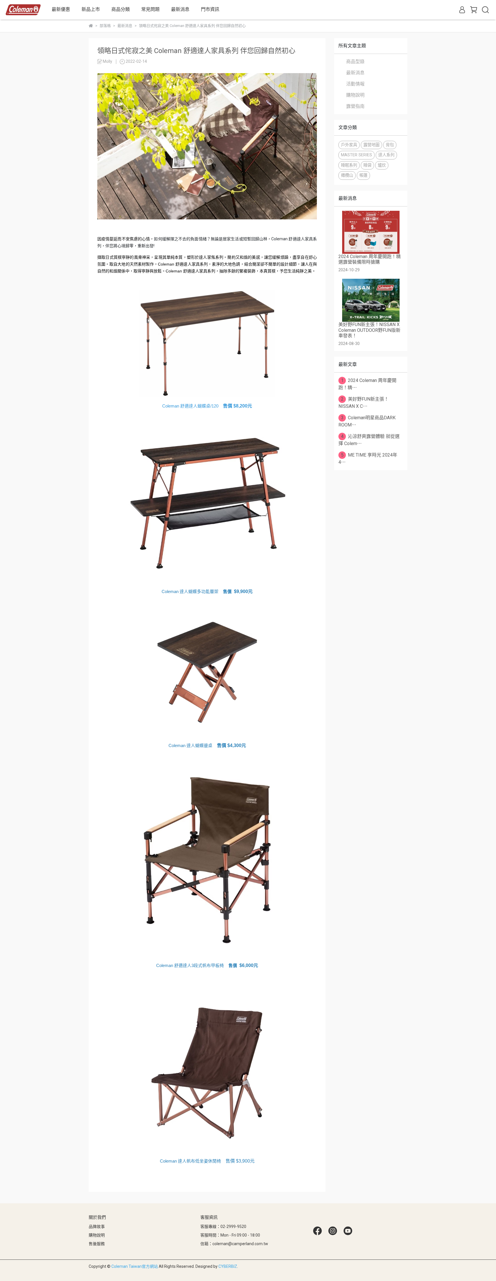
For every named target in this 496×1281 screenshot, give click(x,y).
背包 (390, 145)
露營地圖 (371, 145)
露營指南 (355, 106)
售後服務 (97, 1243)
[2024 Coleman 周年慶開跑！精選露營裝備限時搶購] (370, 232)
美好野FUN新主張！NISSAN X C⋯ (363, 402)
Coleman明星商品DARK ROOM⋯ (367, 421)
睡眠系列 (349, 165)
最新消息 (355, 72)
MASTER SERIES (356, 155)
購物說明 (355, 95)
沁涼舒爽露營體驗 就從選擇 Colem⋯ (369, 440)
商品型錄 (355, 61)
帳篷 (363, 175)
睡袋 (367, 165)
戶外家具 (349, 145)
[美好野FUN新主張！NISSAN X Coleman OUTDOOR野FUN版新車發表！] (370, 300)
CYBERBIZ (227, 1266)
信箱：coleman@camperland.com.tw (234, 1243)
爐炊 (382, 165)
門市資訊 (210, 9)
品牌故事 (97, 1226)
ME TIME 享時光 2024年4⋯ (367, 458)
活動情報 (355, 84)
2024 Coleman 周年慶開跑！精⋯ (367, 384)
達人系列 (386, 155)
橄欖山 (347, 175)
